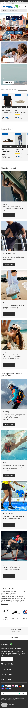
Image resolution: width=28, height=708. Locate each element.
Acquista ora (9, 215)
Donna (10, 32)
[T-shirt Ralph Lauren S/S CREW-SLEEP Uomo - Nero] (7, 101)
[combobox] (14, 10)
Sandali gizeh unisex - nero (6, 151)
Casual (8, 3)
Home (3, 3)
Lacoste (10, 600)
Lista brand (4, 604)
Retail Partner (10, 700)
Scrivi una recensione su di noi (10, 693)
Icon (18, 602)
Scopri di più (8, 60)
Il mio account (8, 704)
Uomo (18, 32)
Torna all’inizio (14, 637)
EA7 (14, 600)
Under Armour (19, 596)
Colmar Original (19, 600)
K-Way (8, 602)
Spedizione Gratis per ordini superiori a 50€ (14, 1)
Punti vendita (7, 659)
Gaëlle (3, 598)
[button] (22, 6)
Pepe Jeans (8, 598)
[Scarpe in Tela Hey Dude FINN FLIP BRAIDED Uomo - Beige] (20, 101)
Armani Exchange (6, 596)
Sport (13, 3)
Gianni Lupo (19, 598)
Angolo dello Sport (8, 698)
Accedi (13, 704)
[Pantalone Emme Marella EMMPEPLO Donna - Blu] (20, 140)
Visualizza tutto (22, 90)
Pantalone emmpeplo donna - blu (20, 151)
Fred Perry (14, 602)
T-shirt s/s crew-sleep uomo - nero (7, 112)
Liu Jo (12, 596)
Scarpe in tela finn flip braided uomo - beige (20, 112)
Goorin (14, 598)
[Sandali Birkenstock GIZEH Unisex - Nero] (7, 140)
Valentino (4, 602)
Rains (21, 602)
